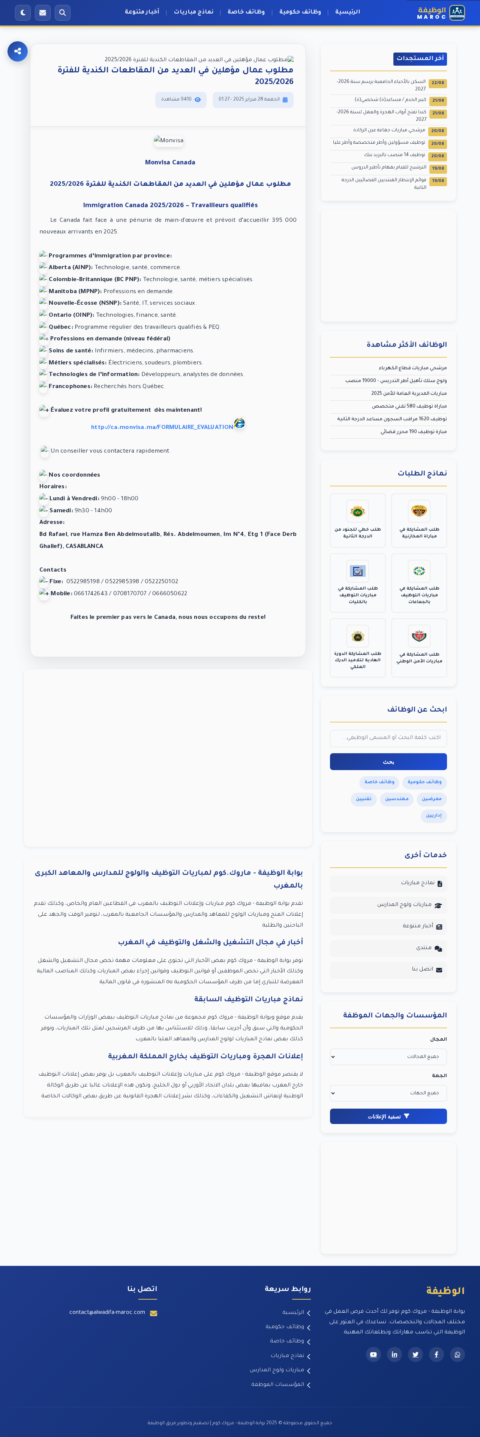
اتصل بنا (422, 970)
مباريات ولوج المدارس (404, 905)
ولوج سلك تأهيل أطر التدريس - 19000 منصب (396, 381)
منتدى (424, 948)
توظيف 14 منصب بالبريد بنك (404, 156)
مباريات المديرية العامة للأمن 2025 (409, 394)
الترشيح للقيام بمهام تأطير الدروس (397, 168)
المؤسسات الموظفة (277, 1385)
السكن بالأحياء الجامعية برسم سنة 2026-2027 (390, 86)
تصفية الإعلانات (384, 1116)
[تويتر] (415, 1354)
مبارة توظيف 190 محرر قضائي (414, 432)
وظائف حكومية (300, 12)
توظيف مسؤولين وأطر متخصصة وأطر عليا (388, 143)
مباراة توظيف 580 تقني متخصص (409, 406)
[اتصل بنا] (43, 13)
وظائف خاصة (246, 12)
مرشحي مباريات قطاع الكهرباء (413, 368)
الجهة (439, 1076)
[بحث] (62, 13)
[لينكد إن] (394, 1354)
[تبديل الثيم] (23, 13)
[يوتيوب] (373, 1354)
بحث (388, 761)
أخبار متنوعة (142, 12)
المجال (438, 1040)
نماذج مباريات (193, 12)
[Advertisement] (168, 758)
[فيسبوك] (436, 1354)
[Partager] (18, 51)
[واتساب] (457, 1354)
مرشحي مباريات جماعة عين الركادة (398, 131)
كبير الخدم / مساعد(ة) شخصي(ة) (399, 101)
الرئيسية (347, 12)
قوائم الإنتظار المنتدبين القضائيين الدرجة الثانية (393, 184)
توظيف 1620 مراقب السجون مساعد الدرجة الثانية (392, 419)
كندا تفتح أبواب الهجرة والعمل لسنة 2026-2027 (390, 116)
